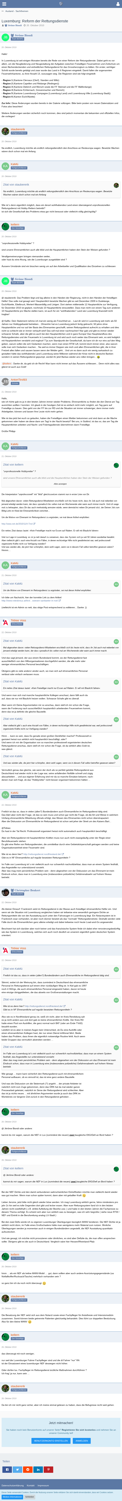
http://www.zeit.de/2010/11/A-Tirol (17, 524)
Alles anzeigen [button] (60, 484)
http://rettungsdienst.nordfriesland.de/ (42, 854)
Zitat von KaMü (12, 583)
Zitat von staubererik (16, 184)
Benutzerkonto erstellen (51, 1441)
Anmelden (82, 1441)
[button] (4, 3)
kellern (8, 363)
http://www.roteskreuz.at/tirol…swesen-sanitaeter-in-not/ (30, 600)
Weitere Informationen (12, 1497)
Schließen (29, 1497)
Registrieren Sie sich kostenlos (79, 1430)
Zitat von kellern (13, 464)
